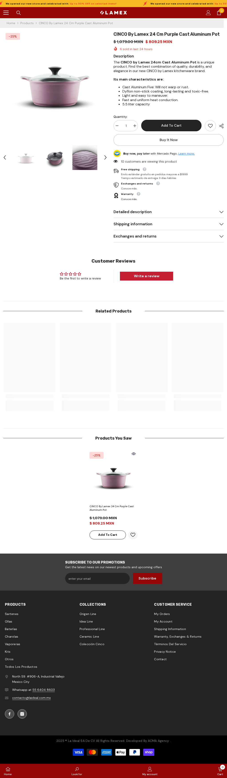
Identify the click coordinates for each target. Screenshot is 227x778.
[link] (210, 125)
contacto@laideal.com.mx (31, 698)
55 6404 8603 (43, 690)
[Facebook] (9, 714)
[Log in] (208, 12)
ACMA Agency (158, 741)
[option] (55, 82)
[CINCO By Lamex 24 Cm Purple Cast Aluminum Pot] (113, 476)
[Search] (18, 13)
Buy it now (169, 140)
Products (27, 23)
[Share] (220, 126)
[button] (4, 157)
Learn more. (186, 153)
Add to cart (171, 125)
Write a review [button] (146, 276)
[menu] (6, 12)
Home (11, 23)
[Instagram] (22, 714)
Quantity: (120, 117)
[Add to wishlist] (133, 535)
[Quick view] (134, 454)
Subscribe (147, 578)
